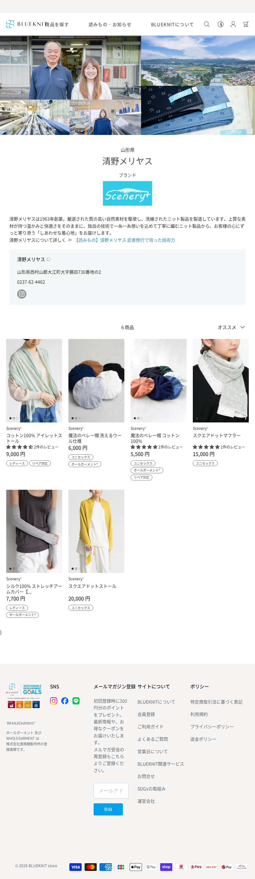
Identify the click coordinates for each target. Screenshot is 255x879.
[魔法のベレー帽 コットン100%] (159, 380)
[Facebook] (64, 700)
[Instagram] (53, 700)
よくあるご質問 (152, 739)
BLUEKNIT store (43, 865)
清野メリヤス (31, 259)
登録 (108, 809)
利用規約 (199, 714)
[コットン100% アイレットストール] (34, 380)
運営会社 (146, 801)
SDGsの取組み (151, 788)
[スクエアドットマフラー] (221, 380)
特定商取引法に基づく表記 (216, 701)
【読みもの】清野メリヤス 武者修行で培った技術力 (124, 240)
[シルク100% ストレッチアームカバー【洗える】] (34, 531)
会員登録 (146, 714)
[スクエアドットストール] (96, 531)
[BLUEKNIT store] (26, 24)
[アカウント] (232, 24)
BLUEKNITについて (172, 24)
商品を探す (57, 24)
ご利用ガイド (150, 726)
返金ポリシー (203, 739)
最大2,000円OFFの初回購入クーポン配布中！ (127, 6)
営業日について (152, 751)
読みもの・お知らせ (110, 24)
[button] (20, 447)
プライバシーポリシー (212, 726)
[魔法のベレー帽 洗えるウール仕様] (96, 380)
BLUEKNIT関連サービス (160, 764)
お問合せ (146, 776)
